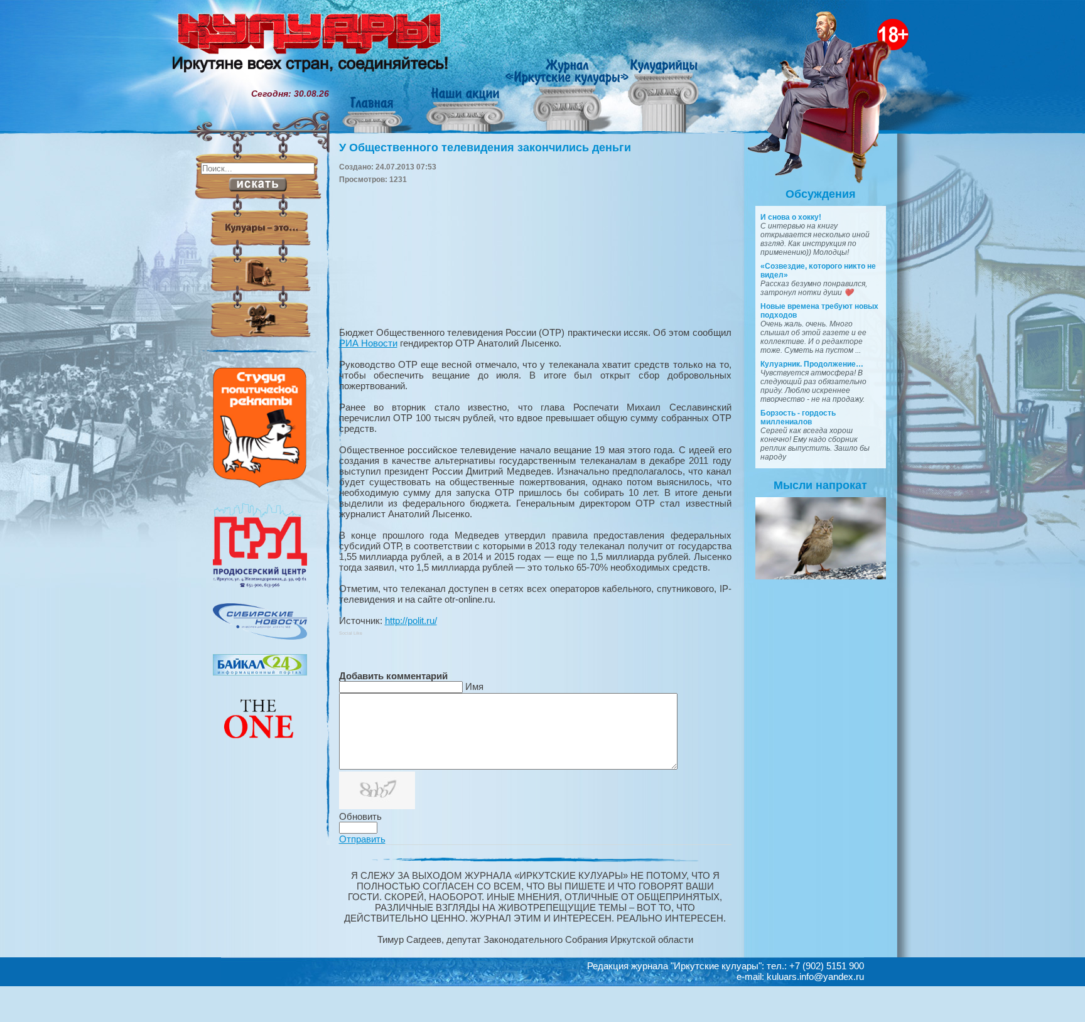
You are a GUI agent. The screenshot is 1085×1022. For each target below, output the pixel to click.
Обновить (360, 816)
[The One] (260, 747)
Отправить (362, 839)
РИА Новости (368, 343)
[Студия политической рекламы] (260, 485)
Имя (474, 686)
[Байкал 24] (260, 672)
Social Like (350, 633)
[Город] (260, 586)
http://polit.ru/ (411, 620)
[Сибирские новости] (260, 637)
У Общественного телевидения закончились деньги (485, 147)
